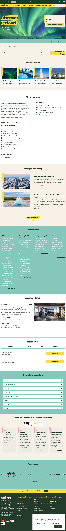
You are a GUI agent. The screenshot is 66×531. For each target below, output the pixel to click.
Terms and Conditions (22, 508)
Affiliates (19, 513)
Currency (6, 400)
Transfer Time (7, 392)
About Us (19, 499)
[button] (64, 312)
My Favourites (51, 1)
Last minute (38, 5)
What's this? (18, 122)
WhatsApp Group (8, 404)
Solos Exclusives (54, 506)
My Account (44, 1)
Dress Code (6, 381)
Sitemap (19, 515)
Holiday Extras (37, 506)
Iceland (12, 46)
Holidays (24, 5)
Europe (7, 46)
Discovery (52, 505)
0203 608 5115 (61, 1)
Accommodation (30, 52)
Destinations (17, 5)
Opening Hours (20, 503)
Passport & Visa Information (11, 396)
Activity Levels (37, 508)
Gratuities (6, 388)
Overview (6, 52)
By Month (31, 5)
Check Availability (55, 353)
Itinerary (17, 52)
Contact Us (19, 501)
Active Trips (52, 499)
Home (2, 46)
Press (18, 512)
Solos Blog (19, 505)
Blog (50, 5)
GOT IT (58, 526)
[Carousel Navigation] (33, 474)
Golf (51, 503)
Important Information (9, 384)
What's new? (45, 5)
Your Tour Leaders (21, 506)
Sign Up (46, 490)
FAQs (42, 52)
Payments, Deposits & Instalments (41, 503)
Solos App (36, 501)
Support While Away (38, 510)
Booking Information (9, 408)
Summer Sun (53, 501)
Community (38, 1)
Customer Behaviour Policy (40, 512)
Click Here (13, 1)
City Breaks (52, 508)
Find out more (33, 482)
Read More (36, 208)
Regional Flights (37, 505)
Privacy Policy (20, 510)
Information (32, 1)
